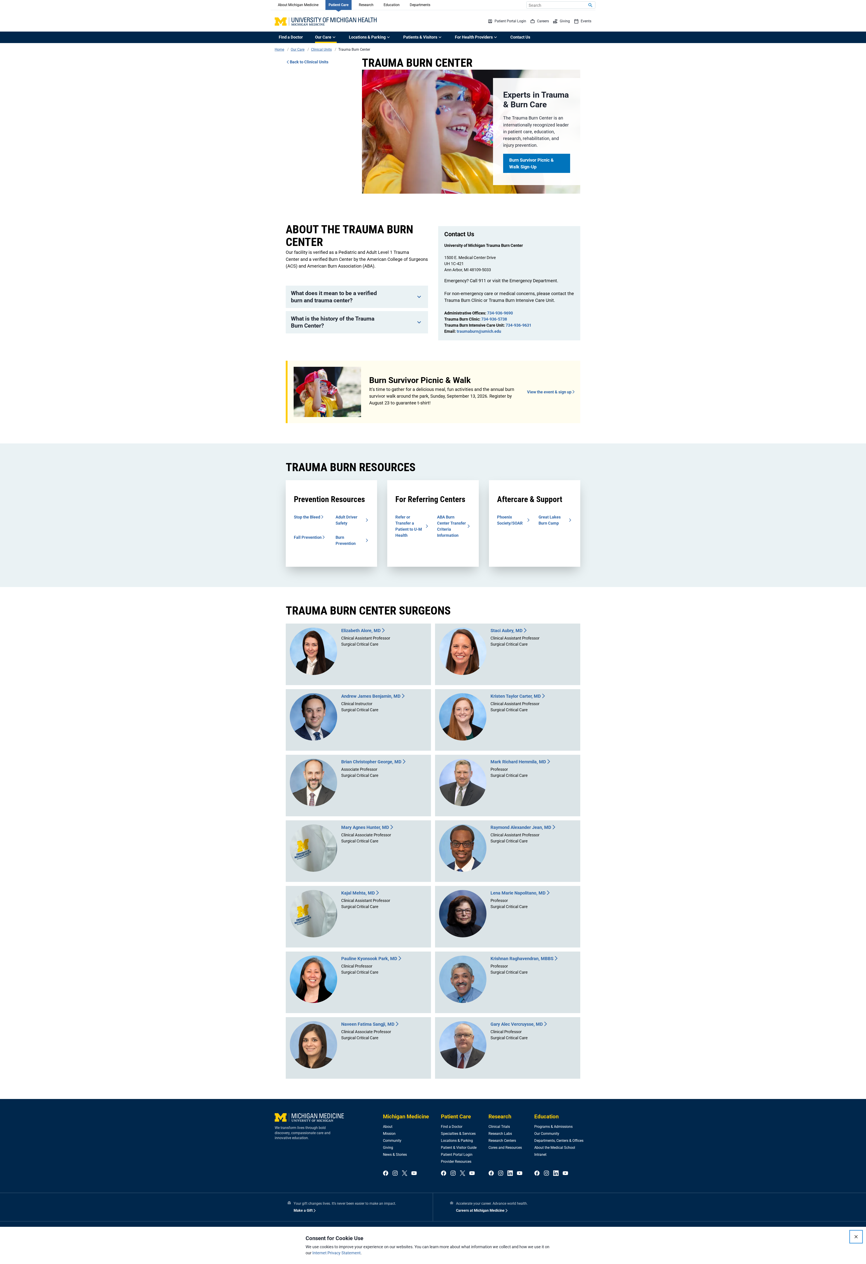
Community (392, 1140)
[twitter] (404, 1173)
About (387, 1126)
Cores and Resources (505, 1147)
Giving (388, 1147)
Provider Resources (456, 1161)
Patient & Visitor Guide (459, 1147)
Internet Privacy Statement (336, 1252)
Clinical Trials (499, 1126)
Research (366, 5)
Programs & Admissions (553, 1126)
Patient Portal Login (456, 1154)
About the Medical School (554, 1147)
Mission (389, 1133)
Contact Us (520, 37)
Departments (420, 5)
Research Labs (500, 1133)
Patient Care (339, 5)
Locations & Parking (457, 1140)
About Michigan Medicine (298, 5)
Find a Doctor (291, 37)
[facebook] (385, 1173)
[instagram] (395, 1173)
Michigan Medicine (406, 1116)
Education (392, 5)
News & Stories (395, 1154)
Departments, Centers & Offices (558, 1140)
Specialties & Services (458, 1133)
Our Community (546, 1133)
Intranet (540, 1154)
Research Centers (502, 1140)
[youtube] (414, 1173)
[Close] (856, 1237)
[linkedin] (510, 1173)
